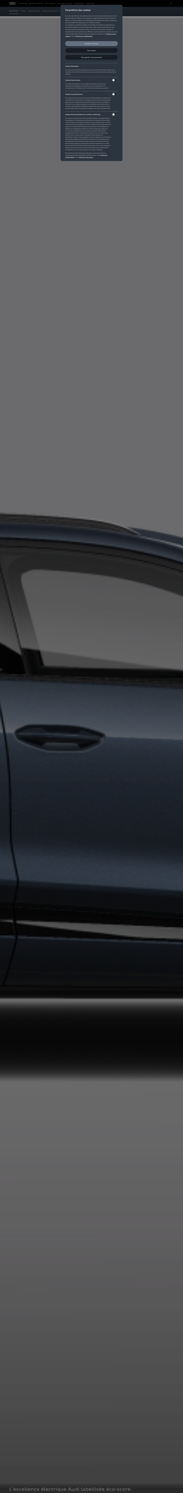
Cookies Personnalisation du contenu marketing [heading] (82, 114)
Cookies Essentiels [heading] (72, 66)
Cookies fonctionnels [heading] (72, 80)
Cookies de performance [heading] (74, 94)
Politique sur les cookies (86, 157)
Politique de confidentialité (83, 36)
